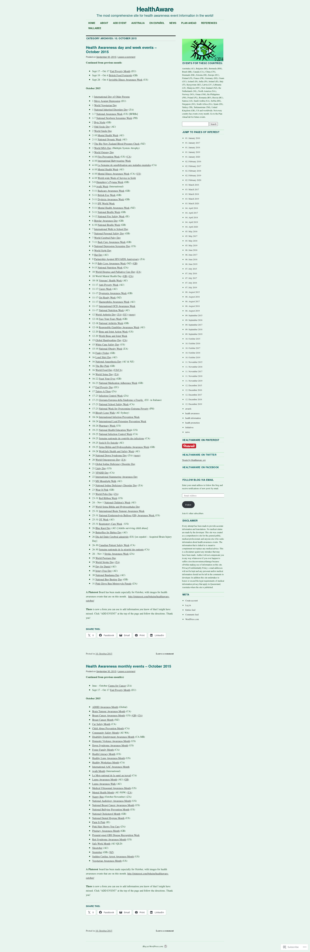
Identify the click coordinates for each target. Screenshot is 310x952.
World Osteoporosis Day (107, 459)
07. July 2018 (191, 282)
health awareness (192, 413)
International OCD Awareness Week (117, 306)
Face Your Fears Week (110, 319)
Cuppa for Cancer (117, 685)
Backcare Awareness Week (111, 190)
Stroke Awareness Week (116, 553)
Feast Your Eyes (107, 378)
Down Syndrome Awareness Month (110, 745)
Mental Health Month (103, 792)
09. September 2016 (193, 320)
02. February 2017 (193, 166)
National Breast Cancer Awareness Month (113, 805)
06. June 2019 (191, 264)
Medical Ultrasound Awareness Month (111, 788)
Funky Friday (102, 353)
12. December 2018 (193, 399)
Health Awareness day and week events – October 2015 (121, 49)
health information (193, 418)
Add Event (119, 23)
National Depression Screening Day (112, 246)
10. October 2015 (103, 653)
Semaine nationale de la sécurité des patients (121, 549)
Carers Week (105, 289)
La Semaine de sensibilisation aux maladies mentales (124, 165)
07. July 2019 (191, 287)
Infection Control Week (111, 395)
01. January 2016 (192, 138)
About (104, 23)
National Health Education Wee (115, 430)
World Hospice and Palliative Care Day (115, 271)
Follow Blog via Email (198, 479)
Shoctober (97, 848)
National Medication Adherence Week (118, 383)
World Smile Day (103, 131)
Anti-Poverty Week (108, 284)
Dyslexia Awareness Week (111, 199)
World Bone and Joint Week (113, 336)
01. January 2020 (192, 156)
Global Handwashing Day (108, 340)
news (187, 432)
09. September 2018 (193, 329)
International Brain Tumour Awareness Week (121, 511)
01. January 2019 (192, 152)
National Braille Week (109, 212)
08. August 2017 (192, 301)
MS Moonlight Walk (105, 481)
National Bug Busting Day (108, 579)
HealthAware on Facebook (200, 467)
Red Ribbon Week (108, 498)
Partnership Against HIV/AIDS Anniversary (116, 259)
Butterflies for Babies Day (108, 532)
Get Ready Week (107, 297)
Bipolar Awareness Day (106, 220)
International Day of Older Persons (112, 96)
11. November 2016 (193, 366)
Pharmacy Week (107, 425)
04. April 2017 (191, 212)
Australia (138, 23)
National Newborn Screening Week (114, 118)
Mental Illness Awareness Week (113, 173)
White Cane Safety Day (107, 344)
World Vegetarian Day (105, 105)
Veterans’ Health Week (110, 280)
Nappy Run (98, 796)
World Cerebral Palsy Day (107, 237)
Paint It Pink (98, 822)
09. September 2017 (193, 324)
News (172, 23)
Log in (188, 605)
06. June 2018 (191, 259)
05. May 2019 (191, 245)
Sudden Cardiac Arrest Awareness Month (113, 856)
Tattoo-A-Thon (103, 391)
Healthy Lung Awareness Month (108, 758)
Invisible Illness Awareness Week (125, 79)
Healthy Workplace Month (105, 762)
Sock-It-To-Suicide (108, 442)
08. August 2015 (192, 292)
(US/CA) (117, 370)
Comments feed (192, 614)
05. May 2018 (191, 240)
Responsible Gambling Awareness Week (119, 327)
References (209, 23)
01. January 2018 (192, 147)
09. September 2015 (193, 315)
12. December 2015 (193, 385)
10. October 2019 (192, 357)
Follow (188, 504)
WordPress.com (192, 619)
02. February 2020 (193, 180)
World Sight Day (102, 250)
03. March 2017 (192, 189)
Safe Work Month (101, 843)
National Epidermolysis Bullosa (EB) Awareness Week (127, 515)
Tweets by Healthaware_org (194, 460)
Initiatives (189, 427)
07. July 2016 (191, 273)
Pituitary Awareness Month (106, 830)
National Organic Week (109, 139)
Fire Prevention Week (109, 156)
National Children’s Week (117, 502)
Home (91, 23)
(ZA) (138, 271)
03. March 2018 (192, 194)
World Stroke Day (104, 562)
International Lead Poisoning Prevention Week (122, 421)
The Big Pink (102, 366)
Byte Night (99, 122)
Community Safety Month (105, 732)
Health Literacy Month (103, 754)
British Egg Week (107, 195)
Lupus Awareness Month (104, 779)
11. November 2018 (193, 376)
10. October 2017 (192, 348)
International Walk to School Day (111, 229)
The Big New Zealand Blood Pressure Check (117, 143)
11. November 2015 (193, 362)
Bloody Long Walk (105, 412)
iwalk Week (102, 186)
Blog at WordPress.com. (153, 946)
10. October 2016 (192, 343)
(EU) (125, 314)
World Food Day (103, 370)
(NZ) (111, 852)
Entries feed (190, 609)
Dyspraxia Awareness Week (113, 293)
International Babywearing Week (114, 160)
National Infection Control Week (115, 434)
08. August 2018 (192, 306)
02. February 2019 (193, 175)
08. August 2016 (192, 296)
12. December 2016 (193, 390)
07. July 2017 (191, 278)
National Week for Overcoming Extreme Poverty (124, 408)
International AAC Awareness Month (111, 766)
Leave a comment (126, 56)
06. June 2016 (191, 250)
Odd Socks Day (102, 126)
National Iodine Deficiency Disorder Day (116, 485)
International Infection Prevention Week (119, 417)
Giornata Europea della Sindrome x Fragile (121, 400)
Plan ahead (188, 23)
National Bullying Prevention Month (110, 809)
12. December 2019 (193, 404)
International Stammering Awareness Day (116, 476)
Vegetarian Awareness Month (107, 860)
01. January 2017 (192, 142)
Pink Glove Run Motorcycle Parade (113, 583)
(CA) (128, 156)
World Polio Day (104, 494)
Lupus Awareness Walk (104, 783)
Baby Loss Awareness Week (112, 263)
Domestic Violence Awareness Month (111, 741)
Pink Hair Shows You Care (106, 826)
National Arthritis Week (111, 323)
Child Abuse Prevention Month (108, 728)
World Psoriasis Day (105, 558)
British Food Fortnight (120, 75)
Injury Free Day (103, 570)
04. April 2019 (191, 222)
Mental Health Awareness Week (114, 207)
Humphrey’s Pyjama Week (109, 182)
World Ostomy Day (104, 152)
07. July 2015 (191, 268)
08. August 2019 (192, 310)
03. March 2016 (192, 184)
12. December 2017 (193, 394)
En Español (157, 23)
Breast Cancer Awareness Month (108, 715)
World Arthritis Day (105, 314)
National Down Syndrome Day (111, 455)
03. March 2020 (192, 203)
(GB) (135, 263)
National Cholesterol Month (106, 813)
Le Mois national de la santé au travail (111, 775)
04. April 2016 (191, 208)
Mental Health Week (108, 135)
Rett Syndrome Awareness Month (109, 839)
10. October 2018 (192, 352)
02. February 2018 (193, 170)
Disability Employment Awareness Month (113, 736)
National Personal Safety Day (109, 233)
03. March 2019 (192, 198)
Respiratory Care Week (110, 523)
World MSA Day (102, 148)
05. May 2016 (191, 231)
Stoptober (97, 852)
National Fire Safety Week (111, 216)
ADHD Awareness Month (105, 707)
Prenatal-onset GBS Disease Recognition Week (116, 835)
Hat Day (98, 254)
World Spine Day (104, 374)
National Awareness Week (109, 114)
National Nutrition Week (110, 267)
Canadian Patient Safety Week (114, 545)
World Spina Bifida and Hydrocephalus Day (117, 506)
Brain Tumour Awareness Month (108, 711)
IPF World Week (106, 203)
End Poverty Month (120, 71)
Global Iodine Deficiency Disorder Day (115, 464)
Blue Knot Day (103, 528)
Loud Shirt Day (103, 357)
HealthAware (155, 8)
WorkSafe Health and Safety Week (116, 451)
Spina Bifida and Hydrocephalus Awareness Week (124, 447)
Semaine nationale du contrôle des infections (121, 438)
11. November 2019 (193, 380)
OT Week (104, 519)
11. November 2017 (193, 371)
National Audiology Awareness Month (111, 801)
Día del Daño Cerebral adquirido (112, 536)
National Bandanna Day (107, 575)
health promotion (192, 422)
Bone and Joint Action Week (113, 331)
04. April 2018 (191, 217)
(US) (138, 173)
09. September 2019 (193, 334)
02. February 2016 (193, 161)
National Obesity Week (110, 348)
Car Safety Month (101, 724)
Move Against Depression (107, 101)
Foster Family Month (103, 749)
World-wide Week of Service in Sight (117, 178)
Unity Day (100, 468)
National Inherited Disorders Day (111, 109)
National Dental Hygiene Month (108, 818)
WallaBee (94, 28)
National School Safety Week (114, 404)
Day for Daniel (103, 566)
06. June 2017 (191, 254)
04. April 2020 (191, 226)
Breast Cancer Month (103, 719)
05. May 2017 (191, 236)
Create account (191, 600)
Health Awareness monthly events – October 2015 (128, 666)
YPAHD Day (102, 472)
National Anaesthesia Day (108, 361)
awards (188, 408)
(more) (131, 314)
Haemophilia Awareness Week (114, 301)
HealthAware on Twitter (199, 454)
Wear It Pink (101, 489)
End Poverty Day (104, 387)
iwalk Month (98, 771)
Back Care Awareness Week (112, 242)
